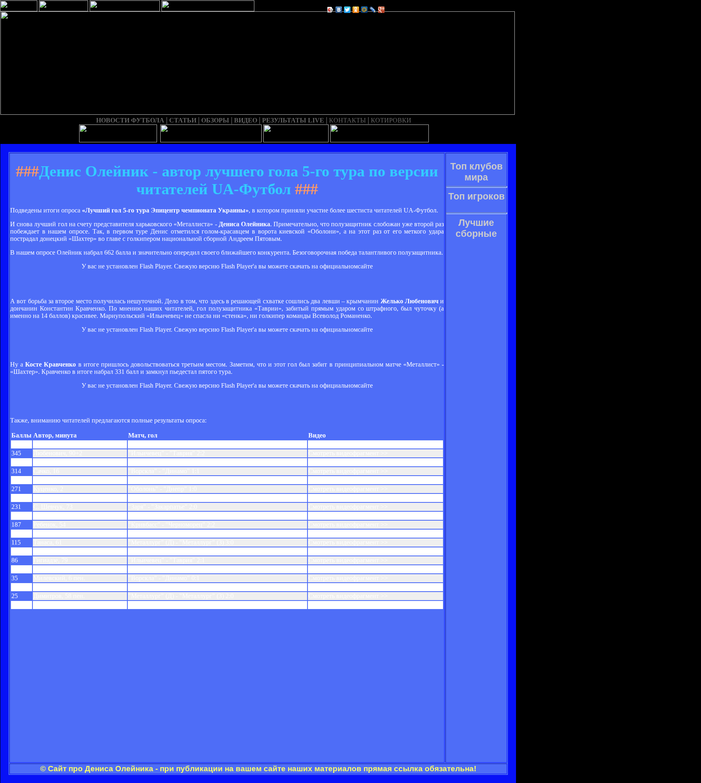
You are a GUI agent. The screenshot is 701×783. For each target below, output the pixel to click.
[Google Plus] (381, 9)
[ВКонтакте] (339, 9)
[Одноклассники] (356, 9)
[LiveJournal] (373, 9)
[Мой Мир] (364, 9)
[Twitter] (347, 9)
